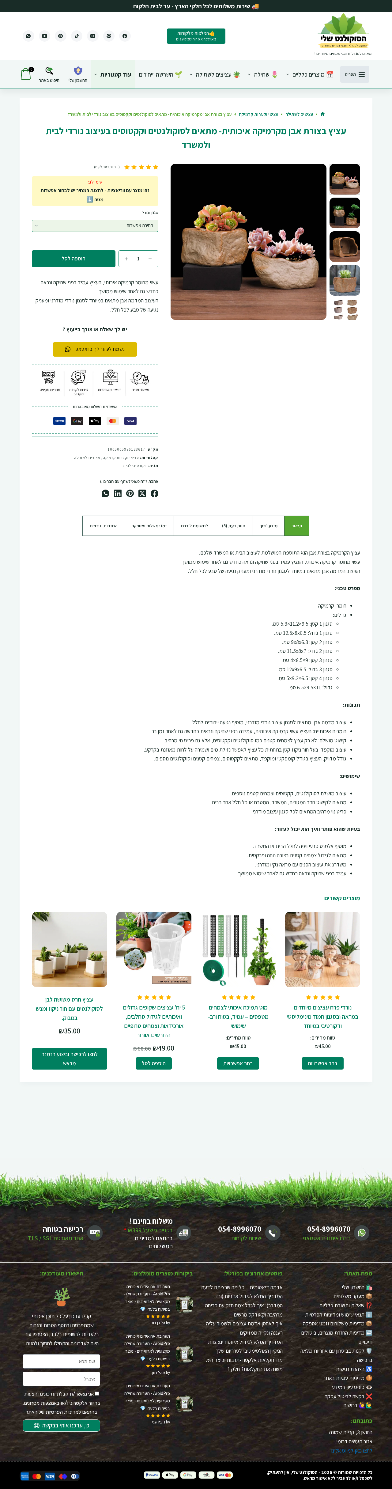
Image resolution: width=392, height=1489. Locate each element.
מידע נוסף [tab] (268, 526)
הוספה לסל (73, 258)
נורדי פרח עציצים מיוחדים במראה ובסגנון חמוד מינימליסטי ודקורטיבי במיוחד (322, 1016)
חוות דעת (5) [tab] (233, 526)
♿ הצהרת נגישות (354, 1369)
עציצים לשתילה (87, 457)
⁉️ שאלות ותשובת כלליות (345, 1305)
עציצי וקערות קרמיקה (121, 457)
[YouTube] (45, 36)
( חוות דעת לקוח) (107, 167)
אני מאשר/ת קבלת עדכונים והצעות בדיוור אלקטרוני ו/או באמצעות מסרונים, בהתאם (61, 1403)
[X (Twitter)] (142, 493)
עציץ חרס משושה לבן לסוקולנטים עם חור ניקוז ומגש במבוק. (69, 1008)
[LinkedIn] (118, 493)
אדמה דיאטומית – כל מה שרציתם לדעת (242, 1286)
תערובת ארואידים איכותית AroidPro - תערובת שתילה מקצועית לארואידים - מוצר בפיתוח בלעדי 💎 (147, 1297)
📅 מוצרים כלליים (313, 74)
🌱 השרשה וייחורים (160, 74)
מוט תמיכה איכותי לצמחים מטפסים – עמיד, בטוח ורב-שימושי (238, 1016)
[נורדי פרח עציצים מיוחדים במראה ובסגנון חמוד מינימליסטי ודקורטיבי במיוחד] (322, 949)
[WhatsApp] (28, 36)
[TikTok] (77, 36)
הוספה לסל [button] (154, 1063)
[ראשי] (322, 114)
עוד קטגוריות (115, 74)
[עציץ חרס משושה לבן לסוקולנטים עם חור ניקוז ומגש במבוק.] (69, 949)
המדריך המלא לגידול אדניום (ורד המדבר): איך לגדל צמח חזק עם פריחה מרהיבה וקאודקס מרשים (244, 1305)
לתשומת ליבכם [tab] (194, 526)
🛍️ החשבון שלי (357, 1286)
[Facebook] (125, 36)
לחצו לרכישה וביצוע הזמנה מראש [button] (69, 1059)
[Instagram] (93, 36)
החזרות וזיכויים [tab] (103, 526)
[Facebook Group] (109, 36)
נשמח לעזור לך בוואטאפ (100, 349)
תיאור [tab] (297, 526)
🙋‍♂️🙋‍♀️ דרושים (357, 1405)
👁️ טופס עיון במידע (352, 1387)
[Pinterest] (60, 36)
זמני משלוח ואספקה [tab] (149, 526)
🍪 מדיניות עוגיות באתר (347, 1377)
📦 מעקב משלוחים (353, 1296)
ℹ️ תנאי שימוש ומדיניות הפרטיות (338, 1314)
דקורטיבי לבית (135, 465)
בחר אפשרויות (322, 1063)
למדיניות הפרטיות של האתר (53, 1412)
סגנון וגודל (150, 212)
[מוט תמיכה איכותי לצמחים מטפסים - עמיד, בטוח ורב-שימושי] (238, 949)
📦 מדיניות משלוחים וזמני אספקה (337, 1323)
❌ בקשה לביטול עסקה (348, 1396)
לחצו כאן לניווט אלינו (351, 1450)
